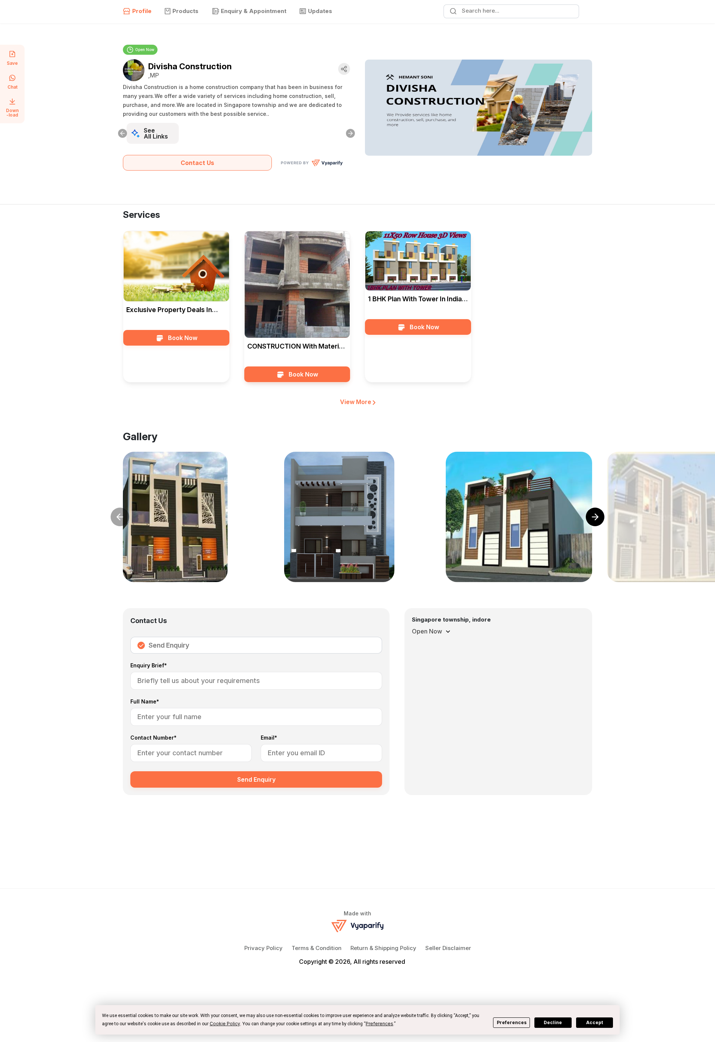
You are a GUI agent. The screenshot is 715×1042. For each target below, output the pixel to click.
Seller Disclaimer (448, 948)
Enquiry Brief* (148, 665)
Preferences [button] (379, 1023)
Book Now (182, 337)
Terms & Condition (316, 948)
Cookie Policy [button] (225, 1023)
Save (12, 63)
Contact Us (197, 162)
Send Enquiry (169, 645)
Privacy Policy (263, 948)
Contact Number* (153, 738)
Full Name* (144, 702)
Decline (553, 1022)
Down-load (12, 112)
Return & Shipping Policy (383, 948)
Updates (320, 11)
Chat (12, 86)
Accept (594, 1022)
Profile (142, 11)
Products (185, 11)
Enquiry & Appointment (253, 11)
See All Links (156, 133)
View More (356, 402)
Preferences (512, 1022)
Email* (269, 738)
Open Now (144, 49)
